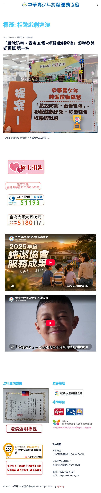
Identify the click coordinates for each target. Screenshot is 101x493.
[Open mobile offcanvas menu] (4, 4)
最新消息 (20, 37)
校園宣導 (29, 37)
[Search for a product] (97, 5)
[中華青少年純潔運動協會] (50, 4)
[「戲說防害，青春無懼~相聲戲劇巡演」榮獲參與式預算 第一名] (50, 93)
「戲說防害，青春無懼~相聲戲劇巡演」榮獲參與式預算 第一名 (48, 46)
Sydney (60, 486)
